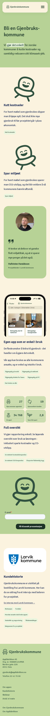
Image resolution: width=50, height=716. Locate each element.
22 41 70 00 (15, 676)
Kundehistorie (9, 691)
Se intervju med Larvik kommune (18, 603)
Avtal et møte (9, 698)
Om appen (7, 687)
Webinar (6, 695)
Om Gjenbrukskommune (13, 707)
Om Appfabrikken (10, 711)
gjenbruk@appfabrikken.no (14, 672)
